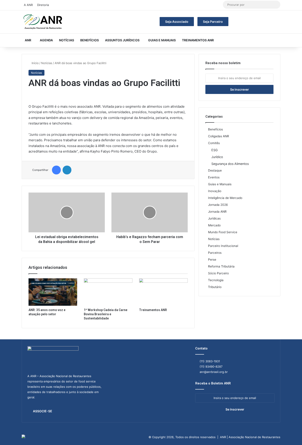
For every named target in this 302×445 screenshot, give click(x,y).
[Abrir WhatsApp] (291, 434)
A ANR (28, 5)
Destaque (215, 170)
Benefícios (89, 40)
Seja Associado (176, 21)
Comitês (214, 143)
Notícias (66, 40)
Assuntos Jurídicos (122, 40)
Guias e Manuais (162, 40)
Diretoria (43, 5)
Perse (212, 259)
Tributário (215, 287)
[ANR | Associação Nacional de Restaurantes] (43, 21)
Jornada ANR (217, 211)
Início (35, 63)
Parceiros (215, 252)
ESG (214, 150)
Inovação (214, 191)
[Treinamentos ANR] (163, 292)
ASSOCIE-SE (42, 411)
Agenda (46, 40)
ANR (28, 40)
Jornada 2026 (218, 204)
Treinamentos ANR (198, 40)
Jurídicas (214, 218)
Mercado (214, 225)
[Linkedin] (67, 170)
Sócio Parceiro (218, 273)
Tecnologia (216, 280)
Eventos (214, 177)
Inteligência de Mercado (225, 198)
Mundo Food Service (222, 232)
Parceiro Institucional (223, 246)
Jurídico (217, 157)
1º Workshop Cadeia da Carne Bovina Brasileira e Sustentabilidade (105, 314)
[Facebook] (56, 170)
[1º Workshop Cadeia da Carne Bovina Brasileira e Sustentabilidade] (108, 292)
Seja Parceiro (213, 21)
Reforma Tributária (221, 266)
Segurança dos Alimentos (230, 164)
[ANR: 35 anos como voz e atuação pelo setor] (53, 292)
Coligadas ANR (218, 136)
